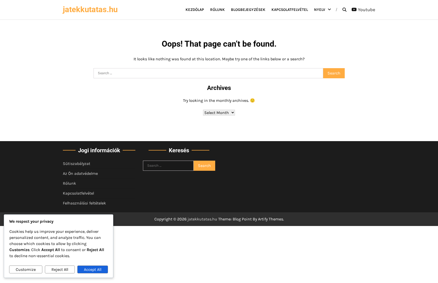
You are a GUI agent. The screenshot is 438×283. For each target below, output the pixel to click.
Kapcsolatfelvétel (289, 9)
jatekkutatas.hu (90, 9)
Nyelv (319, 9)
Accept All (92, 269)
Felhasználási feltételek (84, 203)
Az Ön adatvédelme (80, 173)
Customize (26, 269)
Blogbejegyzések (248, 9)
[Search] (344, 9)
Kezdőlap (195, 9)
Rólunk (217, 9)
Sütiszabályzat (76, 163)
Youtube (366, 9)
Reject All (59, 269)
